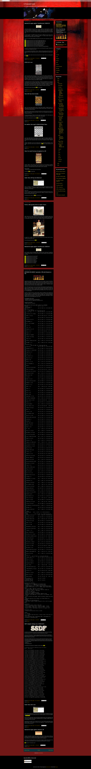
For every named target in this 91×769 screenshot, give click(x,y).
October (60, 87)
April (59, 156)
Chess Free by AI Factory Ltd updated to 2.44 (35, 151)
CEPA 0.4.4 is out (28, 62)
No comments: (37, 173)
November (60, 85)
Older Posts (50, 750)
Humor (57, 64)
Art (56, 52)
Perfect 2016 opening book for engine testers (35, 204)
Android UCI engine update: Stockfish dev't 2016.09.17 (37, 246)
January (60, 161)
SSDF (57, 193)
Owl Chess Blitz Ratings (60, 191)
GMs (57, 62)
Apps (28, 91)
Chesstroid (29, 4)
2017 (58, 80)
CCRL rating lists (59, 187)
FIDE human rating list (60, 195)
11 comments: (38, 242)
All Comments (27, 762)
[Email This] (41, 58)
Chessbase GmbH (59, 185)
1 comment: (37, 745)
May (59, 154)
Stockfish (31, 59)
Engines (28, 59)
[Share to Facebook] (44, 58)
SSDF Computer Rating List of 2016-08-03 (34, 624)
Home (39, 750)
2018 (58, 78)
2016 (58, 82)
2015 (58, 163)
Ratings (28, 621)
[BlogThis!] (42, 58)
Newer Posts (27, 750)
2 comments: (37, 120)
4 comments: (37, 89)
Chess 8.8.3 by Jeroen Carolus (31, 94)
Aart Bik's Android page (60, 176)
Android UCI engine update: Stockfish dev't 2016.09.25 (37, 23)
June (59, 152)
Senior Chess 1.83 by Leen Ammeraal (33, 177)
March (59, 157)
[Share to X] (43, 58)
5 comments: (37, 619)
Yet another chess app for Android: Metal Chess (36, 124)
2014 (58, 165)
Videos (57, 72)
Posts (26, 760)
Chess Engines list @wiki (61, 178)
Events (57, 60)
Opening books (59, 66)
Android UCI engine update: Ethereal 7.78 (34, 729)
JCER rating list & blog (60, 189)
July (59, 150)
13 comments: (37, 58)
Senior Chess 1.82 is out (30, 704)
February (60, 159)
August (59, 149)
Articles (57, 54)
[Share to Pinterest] (45, 58)
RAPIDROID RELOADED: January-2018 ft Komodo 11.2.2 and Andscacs (61, 26)
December (60, 83)
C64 (57, 56)
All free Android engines (60, 171)
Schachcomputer (59, 183)
